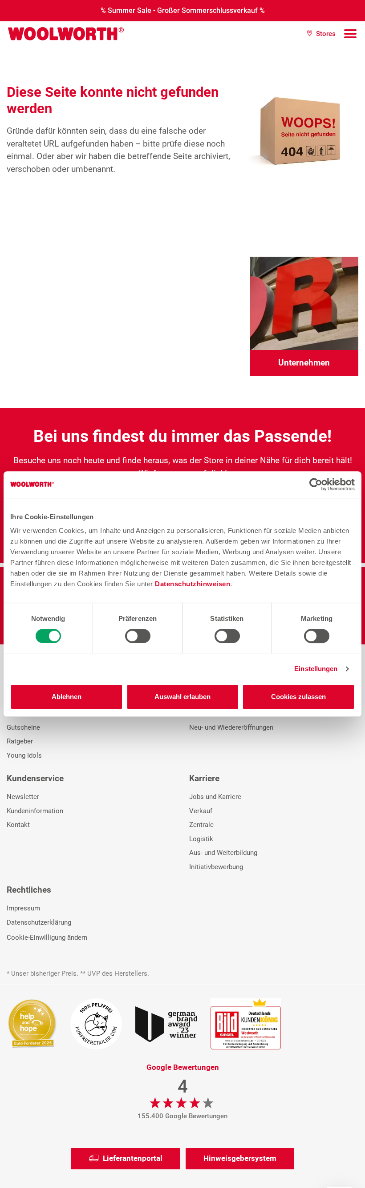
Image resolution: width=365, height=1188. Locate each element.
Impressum (23, 908)
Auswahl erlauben (182, 696)
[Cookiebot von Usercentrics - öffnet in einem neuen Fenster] (316, 484)
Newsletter (23, 797)
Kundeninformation (35, 811)
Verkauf (200, 811)
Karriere (204, 778)
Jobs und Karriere (215, 797)
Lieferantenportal (132, 1158)
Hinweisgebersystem (239, 1158)
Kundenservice (35, 778)
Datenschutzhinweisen (192, 584)
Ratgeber (20, 741)
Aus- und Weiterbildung (223, 853)
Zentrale (201, 825)
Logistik (201, 839)
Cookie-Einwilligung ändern (47, 938)
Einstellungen (315, 668)
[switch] (137, 636)
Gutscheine (23, 727)
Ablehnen (66, 696)
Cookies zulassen (298, 696)
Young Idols (24, 755)
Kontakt (18, 825)
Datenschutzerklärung (39, 922)
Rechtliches (29, 890)
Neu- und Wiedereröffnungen (231, 727)
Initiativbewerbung (216, 867)
